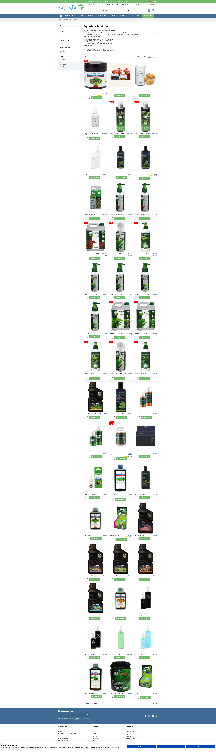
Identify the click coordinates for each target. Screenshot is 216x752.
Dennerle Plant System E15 (117, 414)
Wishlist (62, 65)
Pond (94, 733)
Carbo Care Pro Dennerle (116, 174)
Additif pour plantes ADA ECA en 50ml (92, 134)
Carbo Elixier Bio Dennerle (139, 174)
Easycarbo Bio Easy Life (115, 495)
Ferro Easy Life (89, 535)
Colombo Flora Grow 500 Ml (117, 294)
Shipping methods (63, 729)
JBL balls (137, 693)
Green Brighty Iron (139, 615)
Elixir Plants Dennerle (140, 494)
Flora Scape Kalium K (90, 575)
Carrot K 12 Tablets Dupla (91, 214)
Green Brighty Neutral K (116, 654)
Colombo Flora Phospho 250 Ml (143, 373)
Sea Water (95, 731)
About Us (61, 735)
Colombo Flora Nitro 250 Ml (92, 373)
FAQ (103, 4)
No (63, 52)
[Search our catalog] (128, 10)
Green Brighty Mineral (90, 654)
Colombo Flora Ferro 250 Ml (142, 254)
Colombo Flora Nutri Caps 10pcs (118, 373)
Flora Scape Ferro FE (140, 535)
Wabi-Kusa (95, 736)
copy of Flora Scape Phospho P (93, 414)
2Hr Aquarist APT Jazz (115, 92)
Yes (63, 43)
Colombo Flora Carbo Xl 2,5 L (92, 254)
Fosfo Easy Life (114, 615)
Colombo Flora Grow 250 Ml (92, 294)
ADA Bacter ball (139, 92)
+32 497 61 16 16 (125, 4)
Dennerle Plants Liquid (141, 414)
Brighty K (87, 174)
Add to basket (97, 97)
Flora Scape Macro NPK (116, 575)
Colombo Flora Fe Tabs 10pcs (117, 254)
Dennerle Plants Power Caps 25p (116, 453)
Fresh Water (96, 729)
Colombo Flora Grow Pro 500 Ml (93, 333)
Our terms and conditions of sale (67, 733)
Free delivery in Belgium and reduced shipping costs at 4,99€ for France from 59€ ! (108, 1)
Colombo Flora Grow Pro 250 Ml (143, 294)
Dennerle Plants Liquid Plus (92, 453)
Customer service (63, 738)
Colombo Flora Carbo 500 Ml (142, 214)
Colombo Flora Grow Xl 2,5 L (142, 333)
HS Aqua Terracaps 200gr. (116, 693)
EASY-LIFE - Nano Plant (91, 494)
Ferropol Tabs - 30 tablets (114, 535)
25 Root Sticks (88, 92)
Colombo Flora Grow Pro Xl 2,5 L (118, 333)
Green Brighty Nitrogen (141, 654)
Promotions (96, 738)
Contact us (93, 4)
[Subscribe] (87, 715)
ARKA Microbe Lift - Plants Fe (117, 133)
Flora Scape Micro (139, 575)
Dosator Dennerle (139, 453)
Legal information (63, 731)
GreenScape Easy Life (90, 693)
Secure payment (63, 736)
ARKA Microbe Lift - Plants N (142, 133)
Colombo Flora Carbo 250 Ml (117, 214)
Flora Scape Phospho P (91, 615)
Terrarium (95, 735)
